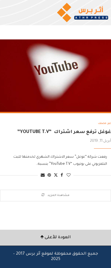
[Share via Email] (43, 175)
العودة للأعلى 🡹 (55, 237)
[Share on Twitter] (56, 175)
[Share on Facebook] (62, 175)
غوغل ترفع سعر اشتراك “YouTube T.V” (64, 132)
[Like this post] (69, 175)
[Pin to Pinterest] (49, 175)
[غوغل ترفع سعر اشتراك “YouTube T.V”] (55, 76)
